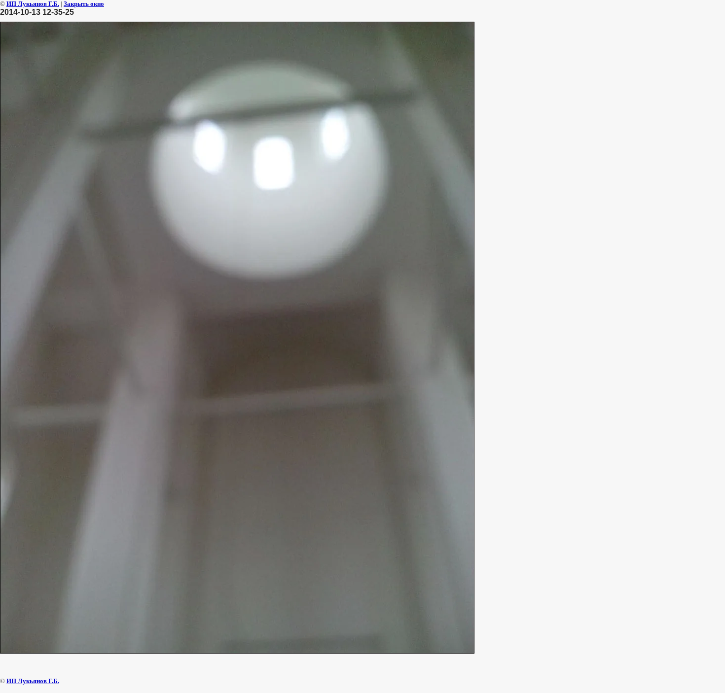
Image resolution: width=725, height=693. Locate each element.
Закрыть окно (84, 3)
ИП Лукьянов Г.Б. (32, 3)
